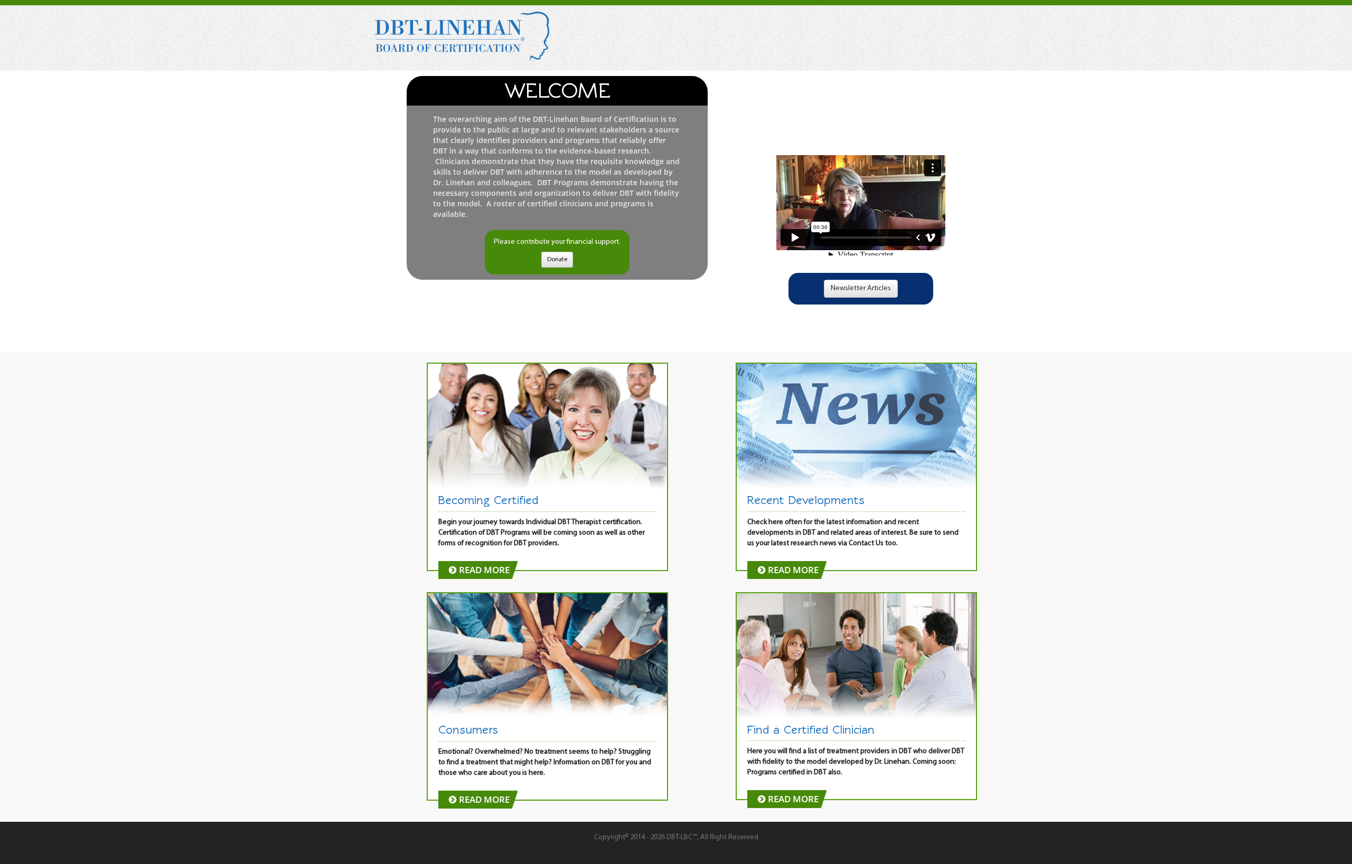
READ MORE (483, 570)
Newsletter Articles (861, 288)
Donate (557, 260)
